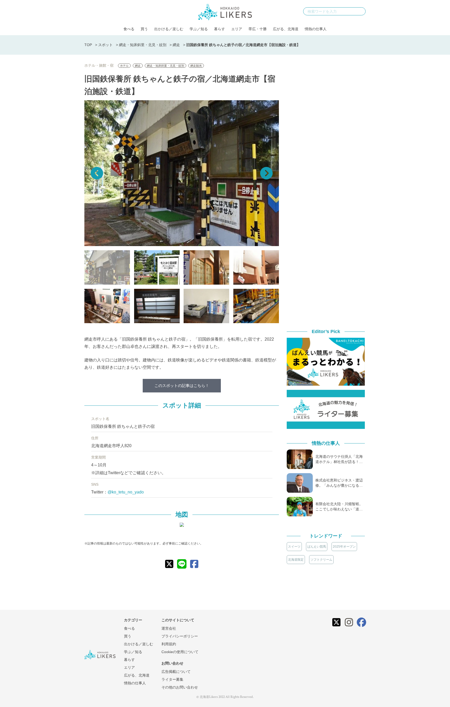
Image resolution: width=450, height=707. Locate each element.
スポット (105, 45)
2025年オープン (344, 546)
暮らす (219, 29)
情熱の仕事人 (316, 29)
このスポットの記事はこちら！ (181, 385)
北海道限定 (296, 559)
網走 (176, 45)
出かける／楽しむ (168, 29)
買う (144, 29)
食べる (128, 29)
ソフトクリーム (321, 559)
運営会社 (168, 628)
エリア (236, 29)
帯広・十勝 (257, 29)
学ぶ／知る (199, 29)
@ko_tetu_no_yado (126, 492)
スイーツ (294, 546)
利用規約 (168, 644)
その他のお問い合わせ (179, 687)
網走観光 (196, 65)
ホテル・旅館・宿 (99, 65)
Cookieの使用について (179, 652)
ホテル (124, 65)
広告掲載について (176, 672)
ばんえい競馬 (316, 546)
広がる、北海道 (285, 29)
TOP (88, 45)
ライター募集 (172, 679)
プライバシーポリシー (179, 636)
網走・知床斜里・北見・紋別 (142, 45)
